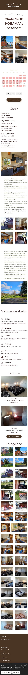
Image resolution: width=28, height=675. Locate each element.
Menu (26, 1)
